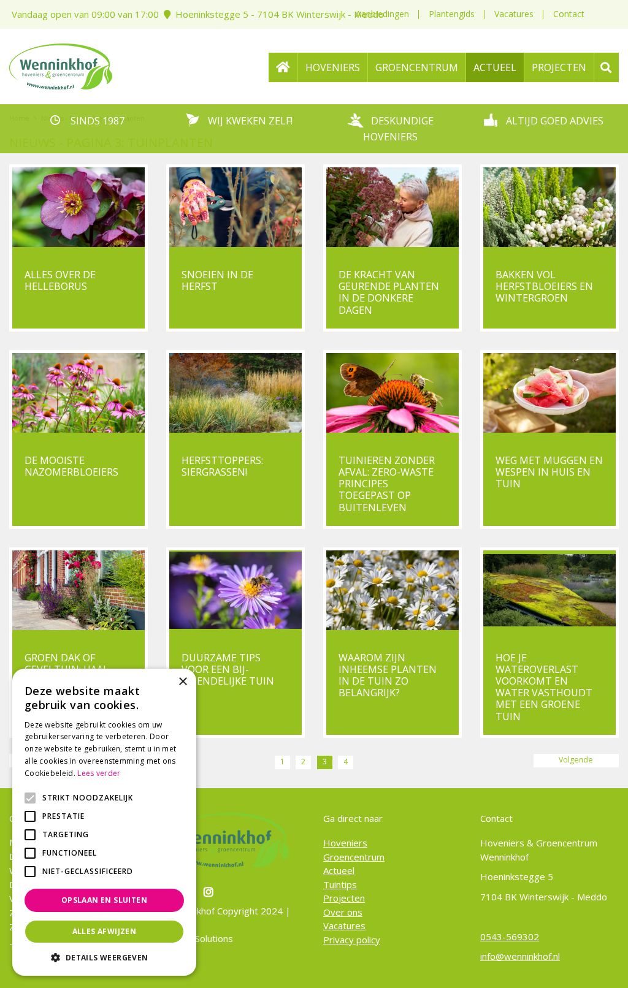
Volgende (576, 759)
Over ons (342, 912)
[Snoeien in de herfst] (235, 207)
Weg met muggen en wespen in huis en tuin (549, 472)
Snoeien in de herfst (217, 280)
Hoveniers (345, 843)
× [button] (182, 681)
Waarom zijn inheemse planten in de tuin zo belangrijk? (388, 675)
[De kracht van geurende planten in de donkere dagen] (392, 207)
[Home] (283, 67)
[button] (104, 957)
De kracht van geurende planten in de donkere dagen (389, 292)
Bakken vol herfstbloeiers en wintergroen (544, 286)
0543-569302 (509, 936)
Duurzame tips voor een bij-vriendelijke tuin (228, 669)
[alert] (104, 822)
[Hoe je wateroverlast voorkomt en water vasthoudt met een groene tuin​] (549, 590)
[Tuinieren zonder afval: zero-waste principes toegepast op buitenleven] (392, 393)
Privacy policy (351, 939)
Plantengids (452, 14)
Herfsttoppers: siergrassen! (222, 466)
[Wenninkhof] (60, 65)
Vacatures (514, 14)
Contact (568, 14)
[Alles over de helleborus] (78, 207)
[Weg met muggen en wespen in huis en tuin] (549, 393)
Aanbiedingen (382, 14)
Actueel (338, 870)
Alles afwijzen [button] (104, 931)
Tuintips (340, 884)
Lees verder (98, 773)
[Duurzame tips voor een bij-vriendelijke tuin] (235, 590)
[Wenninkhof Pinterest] (210, 891)
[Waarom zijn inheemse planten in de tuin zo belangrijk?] (392, 590)
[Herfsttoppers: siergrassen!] (235, 393)
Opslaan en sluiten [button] (104, 900)
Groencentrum (354, 857)
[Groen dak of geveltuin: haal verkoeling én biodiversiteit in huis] (78, 590)
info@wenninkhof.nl (520, 956)
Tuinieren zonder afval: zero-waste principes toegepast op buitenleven (387, 484)
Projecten (344, 898)
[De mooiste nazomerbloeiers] (78, 393)
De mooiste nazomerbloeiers (71, 466)
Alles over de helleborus (60, 280)
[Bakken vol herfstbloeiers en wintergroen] (549, 207)
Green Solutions (199, 938)
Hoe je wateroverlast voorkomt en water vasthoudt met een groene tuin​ (544, 687)
